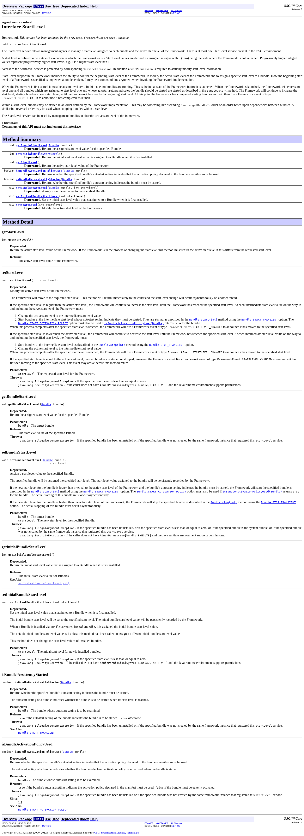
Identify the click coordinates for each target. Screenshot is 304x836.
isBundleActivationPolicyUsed (39, 170)
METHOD (46, 13)
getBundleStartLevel (31, 145)
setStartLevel (26, 204)
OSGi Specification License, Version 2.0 (116, 832)
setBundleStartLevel (31, 187)
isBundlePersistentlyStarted (38, 179)
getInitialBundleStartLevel (37, 153)
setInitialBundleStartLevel (37, 196)
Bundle (54, 145)
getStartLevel (26, 162)
